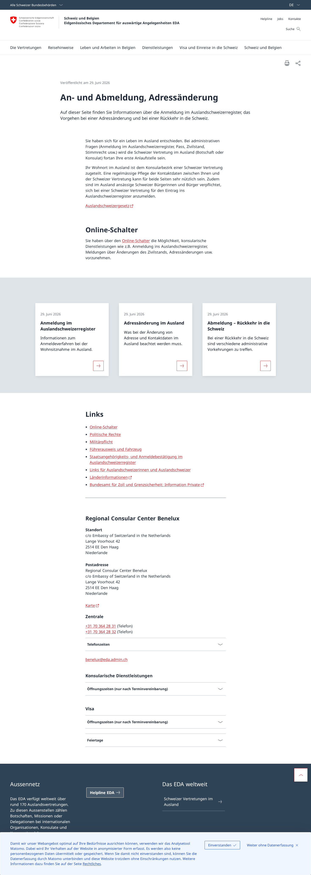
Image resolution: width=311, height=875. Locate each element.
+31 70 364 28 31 (100, 625)
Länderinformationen (109, 477)
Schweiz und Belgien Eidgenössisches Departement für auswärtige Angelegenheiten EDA (121, 20)
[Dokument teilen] (297, 63)
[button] (26, 47)
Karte (90, 605)
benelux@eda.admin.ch (106, 659)
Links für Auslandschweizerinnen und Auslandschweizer (140, 469)
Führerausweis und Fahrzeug (116, 449)
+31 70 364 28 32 (100, 631)
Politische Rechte (105, 434)
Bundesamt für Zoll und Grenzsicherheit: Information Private (145, 484)
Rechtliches (92, 863)
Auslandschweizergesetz (107, 205)
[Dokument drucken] (286, 63)
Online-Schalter (136, 240)
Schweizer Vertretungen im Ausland (188, 801)
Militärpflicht (101, 441)
